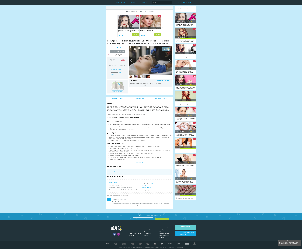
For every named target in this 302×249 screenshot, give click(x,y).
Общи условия (132, 230)
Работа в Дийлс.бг (163, 228)
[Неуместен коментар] (169, 200)
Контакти (146, 235)
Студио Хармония (116, 70)
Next (163, 27)
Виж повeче (185, 227)
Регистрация (181, 2)
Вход (189, 2)
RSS (160, 231)
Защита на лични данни (134, 231)
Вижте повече (284, 245)
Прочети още (139, 162)
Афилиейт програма (149, 231)
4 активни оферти (116, 77)
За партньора (139, 99)
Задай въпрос (112, 171)
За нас (130, 228)
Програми (161, 237)
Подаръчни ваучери (164, 233)
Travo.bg (161, 230)
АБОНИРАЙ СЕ (162, 219)
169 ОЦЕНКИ (114, 74)
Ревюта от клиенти (161, 99)
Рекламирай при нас (149, 230)
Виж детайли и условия (163, 80)
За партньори (147, 233)
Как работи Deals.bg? (164, 235)
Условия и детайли (118, 99)
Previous (116, 27)
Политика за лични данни (135, 233)
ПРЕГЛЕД (135, 34)
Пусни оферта (147, 228)
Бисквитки (131, 235)
